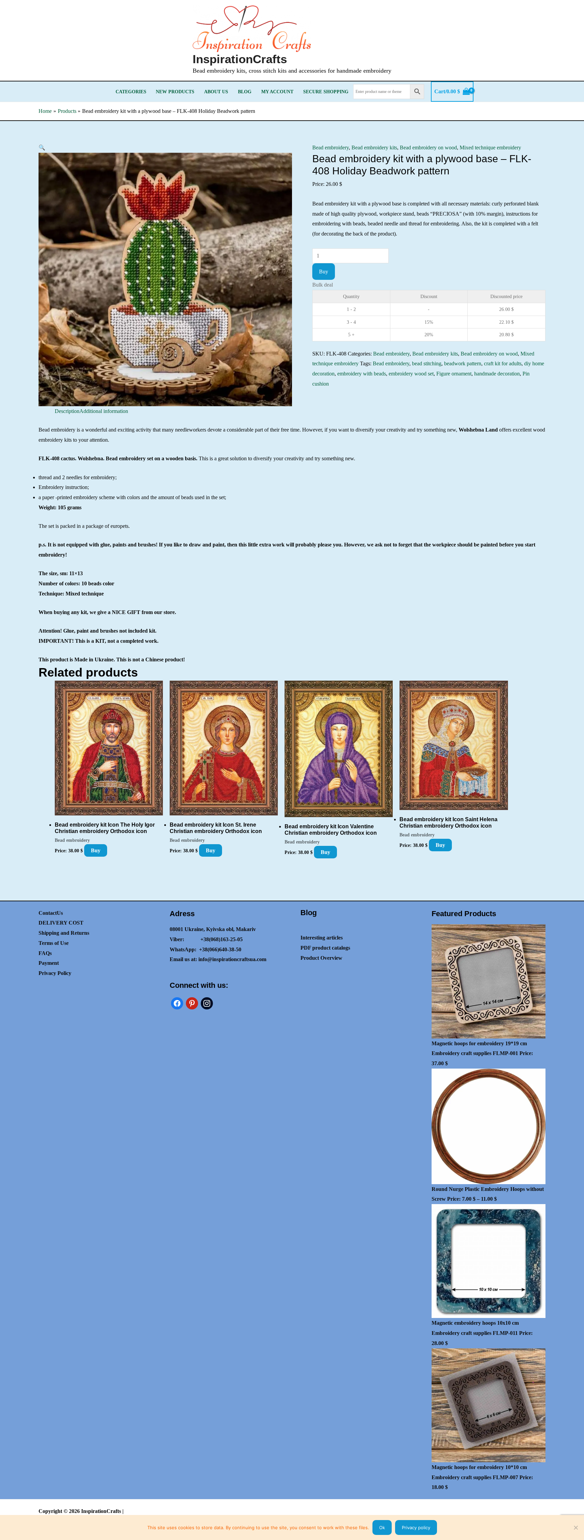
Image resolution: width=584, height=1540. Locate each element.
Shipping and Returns (64, 933)
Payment (49, 963)
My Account (277, 91)
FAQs (45, 953)
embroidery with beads (361, 373)
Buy (323, 271)
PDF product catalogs (325, 948)
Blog (244, 91)
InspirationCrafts (240, 59)
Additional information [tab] (103, 411)
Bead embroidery (330, 147)
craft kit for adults (502, 363)
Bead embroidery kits (374, 147)
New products (175, 91)
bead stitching (426, 363)
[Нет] (575, 1527)
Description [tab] (67, 411)
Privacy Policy (55, 973)
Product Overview (321, 958)
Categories (131, 91)
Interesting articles (321, 937)
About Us (216, 91)
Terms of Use (54, 943)
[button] (42, 147)
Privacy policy (416, 1527)
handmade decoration (497, 373)
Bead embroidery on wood (428, 147)
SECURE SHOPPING (325, 91)
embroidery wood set (411, 373)
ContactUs (51, 913)
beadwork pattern (462, 363)
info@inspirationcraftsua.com (232, 959)
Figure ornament (453, 373)
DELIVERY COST (61, 923)
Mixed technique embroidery (490, 147)
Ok (382, 1527)
